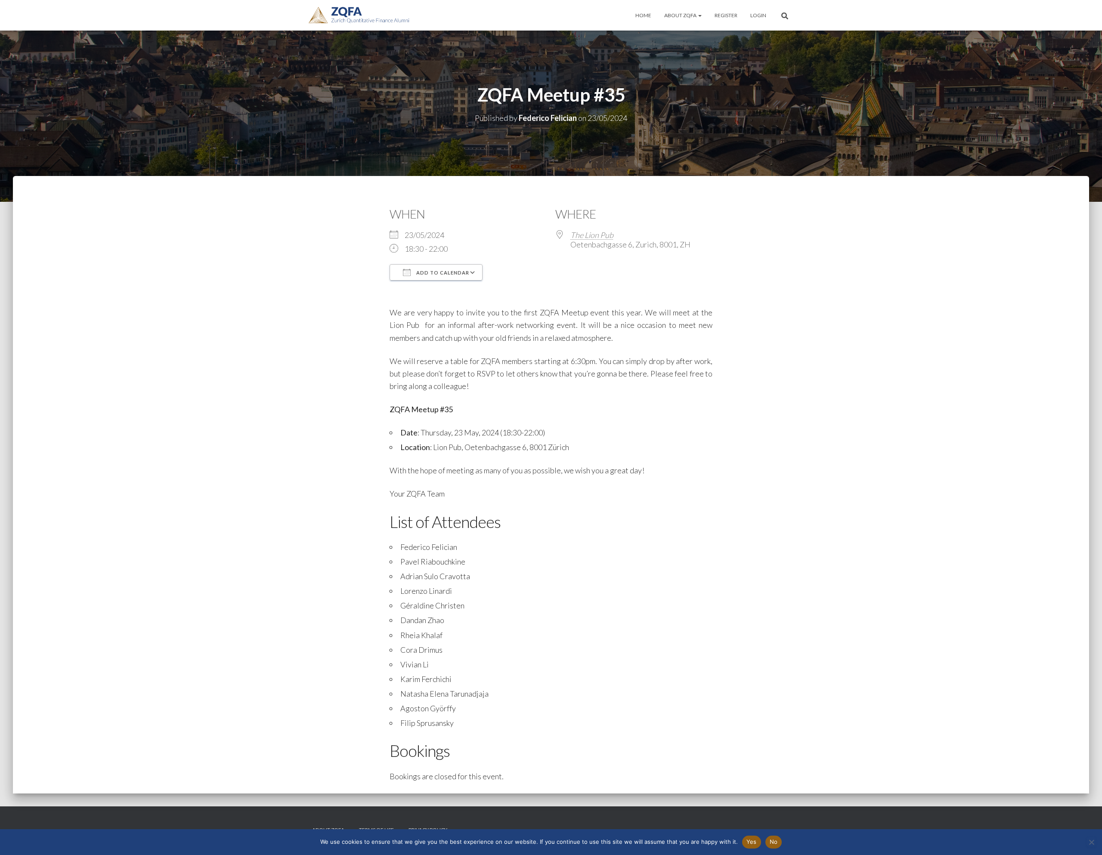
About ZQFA (680, 15)
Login (758, 15)
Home (643, 15)
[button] (699, 15)
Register (726, 15)
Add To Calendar (442, 272)
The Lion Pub (591, 235)
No (774, 841)
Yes (751, 841)
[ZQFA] (359, 15)
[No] (1091, 842)
